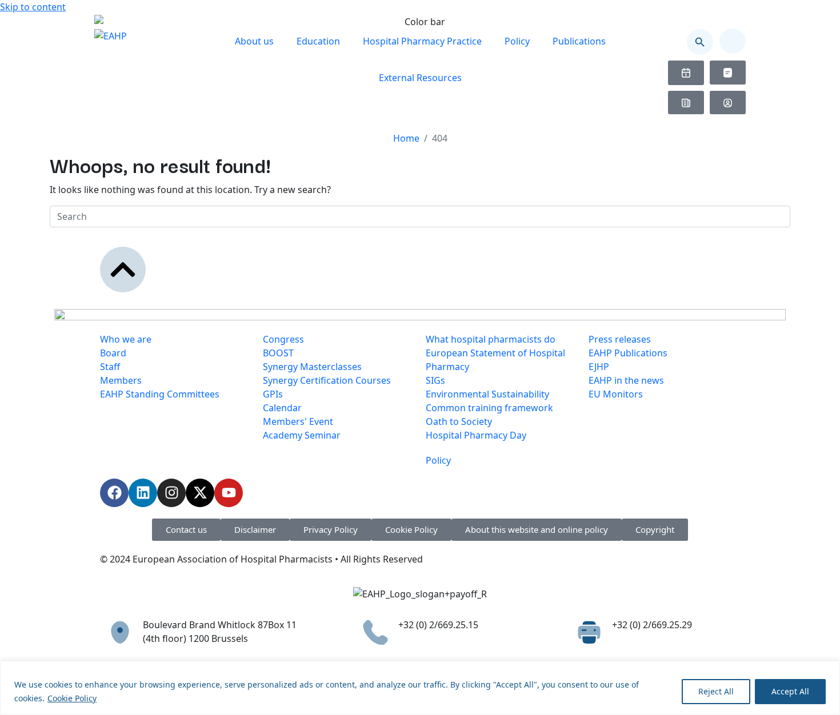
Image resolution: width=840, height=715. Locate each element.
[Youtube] (228, 493)
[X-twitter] (200, 493)
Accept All (790, 691)
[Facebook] (114, 493)
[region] (420, 688)
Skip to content (33, 7)
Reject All (716, 691)
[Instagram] (171, 493)
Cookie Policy (72, 698)
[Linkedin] (143, 493)
